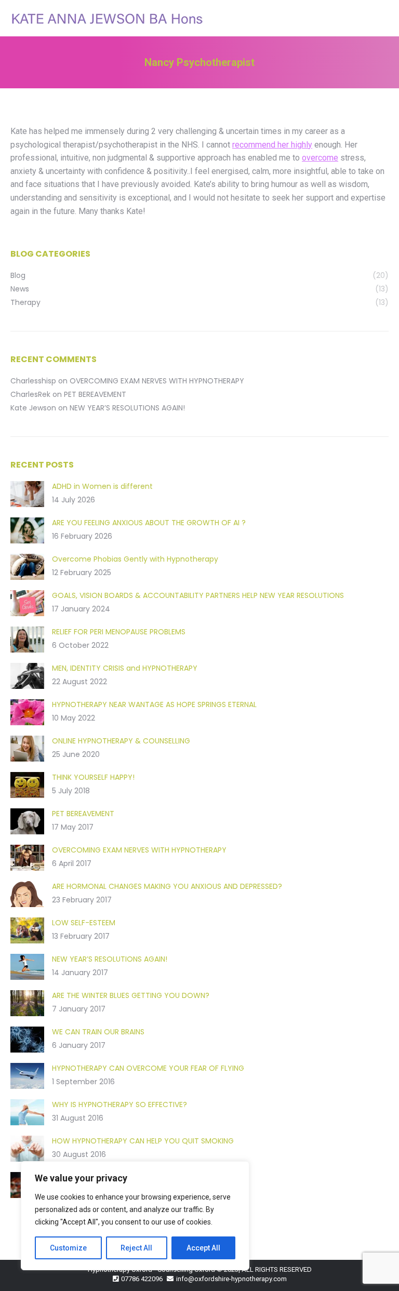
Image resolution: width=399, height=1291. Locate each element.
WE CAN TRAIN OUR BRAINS (98, 1032)
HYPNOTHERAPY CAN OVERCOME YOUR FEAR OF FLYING (148, 1068)
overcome (320, 158)
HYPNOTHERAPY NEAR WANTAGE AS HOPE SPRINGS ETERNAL (154, 704)
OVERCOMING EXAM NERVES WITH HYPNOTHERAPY (157, 381)
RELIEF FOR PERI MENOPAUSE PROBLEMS (118, 632)
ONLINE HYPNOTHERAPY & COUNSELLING (121, 741)
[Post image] (27, 494)
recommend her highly (272, 145)
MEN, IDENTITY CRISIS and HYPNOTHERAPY (124, 668)
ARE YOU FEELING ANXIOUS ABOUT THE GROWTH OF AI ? (149, 522)
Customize (68, 1248)
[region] (135, 1215)
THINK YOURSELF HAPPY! (93, 777)
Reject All (136, 1248)
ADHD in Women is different (102, 486)
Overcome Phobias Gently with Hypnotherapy (135, 559)
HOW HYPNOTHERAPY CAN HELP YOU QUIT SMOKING (143, 1141)
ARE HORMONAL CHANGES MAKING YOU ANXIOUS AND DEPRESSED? (167, 886)
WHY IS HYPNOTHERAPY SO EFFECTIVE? (119, 1104)
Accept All (203, 1248)
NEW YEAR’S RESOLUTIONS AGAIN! (127, 408)
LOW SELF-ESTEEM (83, 922)
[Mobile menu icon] (382, 18)
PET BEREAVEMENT (95, 394)
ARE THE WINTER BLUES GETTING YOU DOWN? (130, 995)
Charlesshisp (33, 381)
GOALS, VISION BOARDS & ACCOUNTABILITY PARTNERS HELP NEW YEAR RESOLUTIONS (198, 595)
